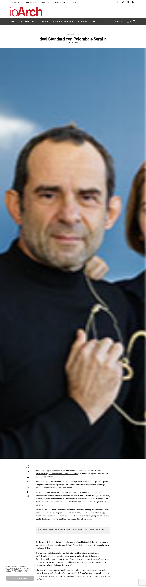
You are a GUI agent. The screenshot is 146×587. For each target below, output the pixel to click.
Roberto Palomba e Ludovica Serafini (63, 473)
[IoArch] (26, 11)
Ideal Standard (68, 518)
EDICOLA (45, 2)
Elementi (75, 34)
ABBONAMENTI (31, 2)
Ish (103, 512)
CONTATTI (74, 2)
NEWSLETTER (60, 2)
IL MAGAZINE (15, 2)
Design (69, 34)
